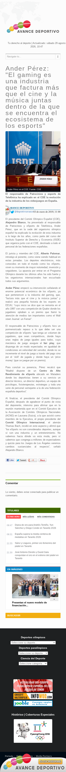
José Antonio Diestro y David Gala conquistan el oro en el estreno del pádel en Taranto (37, 555)
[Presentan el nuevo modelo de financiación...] (54, 583)
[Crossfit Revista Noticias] (33, 698)
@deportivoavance (23, 211)
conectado (35, 492)
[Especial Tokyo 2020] (33, 691)
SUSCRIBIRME (50, 761)
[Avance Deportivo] (33, 27)
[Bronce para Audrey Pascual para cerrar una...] (54, 596)
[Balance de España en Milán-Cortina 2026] (54, 589)
